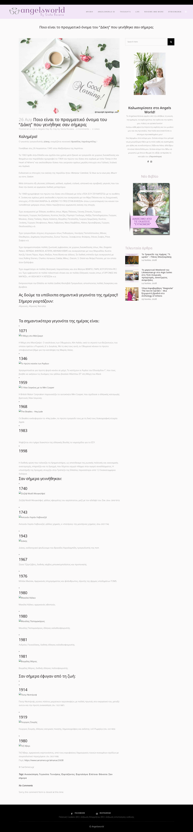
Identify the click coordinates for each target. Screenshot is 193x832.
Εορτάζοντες (68, 774)
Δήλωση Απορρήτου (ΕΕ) (93, 816)
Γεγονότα (44, 774)
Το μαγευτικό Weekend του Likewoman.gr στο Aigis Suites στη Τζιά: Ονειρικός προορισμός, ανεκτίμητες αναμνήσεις (157, 274)
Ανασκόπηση (31, 774)
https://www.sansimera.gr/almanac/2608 (43, 760)
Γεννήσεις (55, 774)
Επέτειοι (93, 774)
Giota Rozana (67, 129)
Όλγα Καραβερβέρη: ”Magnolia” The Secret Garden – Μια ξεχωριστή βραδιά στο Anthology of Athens (157, 292)
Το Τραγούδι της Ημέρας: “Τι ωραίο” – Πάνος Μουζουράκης (157, 255)
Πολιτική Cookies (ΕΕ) (69, 816)
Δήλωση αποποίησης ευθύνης (120, 816)
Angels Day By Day (47, 129)
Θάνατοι (103, 774)
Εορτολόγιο (82, 774)
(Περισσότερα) (155, 156)
